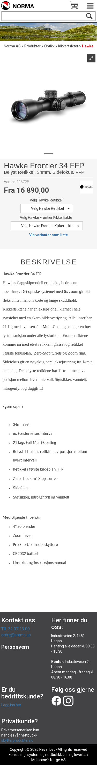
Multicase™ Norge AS (48, 760)
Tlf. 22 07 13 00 (15, 628)
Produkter (32, 46)
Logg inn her (11, 705)
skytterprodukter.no (17, 740)
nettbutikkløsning (59, 755)
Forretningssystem (24, 755)
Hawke (87, 46)
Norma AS (12, 46)
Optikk (49, 46)
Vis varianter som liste (48, 235)
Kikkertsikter (68, 46)
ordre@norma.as (16, 634)
